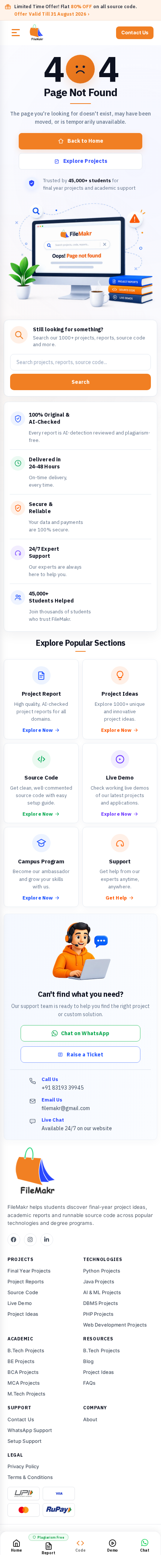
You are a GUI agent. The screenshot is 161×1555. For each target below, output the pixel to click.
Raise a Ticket (85, 1054)
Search (80, 382)
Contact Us (134, 32)
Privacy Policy (23, 1466)
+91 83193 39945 (62, 1087)
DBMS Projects (100, 1303)
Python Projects (101, 1271)
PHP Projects (98, 1314)
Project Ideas (22, 1314)
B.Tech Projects (25, 1350)
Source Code (22, 1292)
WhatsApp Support (29, 1430)
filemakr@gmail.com (66, 1108)
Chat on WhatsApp (85, 1033)
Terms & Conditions (30, 1477)
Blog (88, 1361)
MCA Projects (23, 1383)
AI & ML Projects (102, 1292)
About (90, 1419)
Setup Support (24, 1441)
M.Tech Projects (26, 1394)
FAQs (89, 1383)
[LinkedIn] (46, 1239)
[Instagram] (30, 1239)
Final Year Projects (29, 1271)
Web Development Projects (115, 1325)
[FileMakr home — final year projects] (80, 1172)
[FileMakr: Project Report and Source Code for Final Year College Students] (54, 33)
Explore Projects (85, 161)
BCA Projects (23, 1372)
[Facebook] (13, 1239)
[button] (15, 33)
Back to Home (85, 141)
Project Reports (25, 1281)
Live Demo (19, 1303)
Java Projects (98, 1281)
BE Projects (20, 1361)
